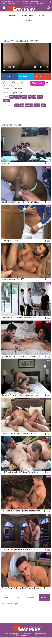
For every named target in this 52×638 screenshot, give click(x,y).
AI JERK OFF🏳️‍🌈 (27, 15)
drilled (39, 97)
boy (34, 97)
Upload (35, 635)
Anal (16, 105)
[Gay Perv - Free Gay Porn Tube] (26, 8)
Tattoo (37, 105)
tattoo (24, 97)
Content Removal (21, 635)
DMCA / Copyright (12, 634)
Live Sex (12, 15)
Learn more (39, 3)
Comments (38, 83)
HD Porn (41, 15)
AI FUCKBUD (27, 20)
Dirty (22, 105)
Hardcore (29, 105)
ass (29, 97)
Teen (43, 105)
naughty (6, 101)
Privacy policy (40, 634)
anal (11, 97)
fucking (17, 97)
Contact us (27, 634)
